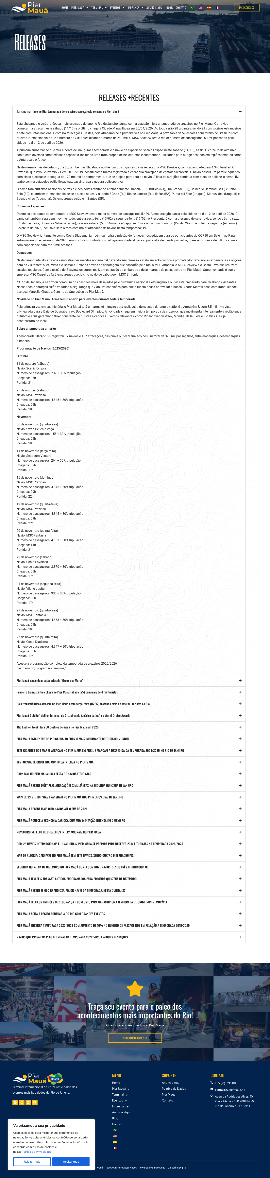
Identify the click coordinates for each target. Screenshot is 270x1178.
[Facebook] (15, 1102)
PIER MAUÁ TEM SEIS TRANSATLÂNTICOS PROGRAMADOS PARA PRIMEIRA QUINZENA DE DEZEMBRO (77, 878)
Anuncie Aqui (154, 7)
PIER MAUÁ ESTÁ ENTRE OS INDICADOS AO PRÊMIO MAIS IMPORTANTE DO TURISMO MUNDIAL (73, 738)
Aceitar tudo (71, 1161)
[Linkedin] (28, 1102)
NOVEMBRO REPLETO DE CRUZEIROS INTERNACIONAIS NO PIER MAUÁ (59, 832)
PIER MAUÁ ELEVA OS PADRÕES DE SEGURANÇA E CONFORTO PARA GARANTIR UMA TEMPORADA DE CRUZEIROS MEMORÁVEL (92, 902)
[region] (51, 1144)
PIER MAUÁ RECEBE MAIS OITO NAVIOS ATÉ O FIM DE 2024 (52, 808)
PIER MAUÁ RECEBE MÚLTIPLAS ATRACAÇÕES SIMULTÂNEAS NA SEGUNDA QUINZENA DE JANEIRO (75, 785)
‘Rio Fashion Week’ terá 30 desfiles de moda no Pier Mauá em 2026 (57, 727)
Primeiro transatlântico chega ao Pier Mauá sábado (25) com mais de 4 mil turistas (67, 692)
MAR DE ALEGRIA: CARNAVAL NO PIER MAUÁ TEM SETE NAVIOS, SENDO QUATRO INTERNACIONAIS (75, 855)
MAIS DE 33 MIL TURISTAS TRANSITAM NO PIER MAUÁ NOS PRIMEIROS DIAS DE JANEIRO (70, 797)
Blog (169, 7)
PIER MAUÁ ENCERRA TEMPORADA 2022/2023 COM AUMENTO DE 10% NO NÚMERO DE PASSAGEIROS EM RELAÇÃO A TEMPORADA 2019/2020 (103, 925)
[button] (129, 111)
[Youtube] (35, 1102)
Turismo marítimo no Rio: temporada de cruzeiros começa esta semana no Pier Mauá (68, 111)
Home (64, 7)
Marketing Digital (176, 1168)
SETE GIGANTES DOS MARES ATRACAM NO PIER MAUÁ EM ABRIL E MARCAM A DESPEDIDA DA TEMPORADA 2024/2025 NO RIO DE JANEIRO (100, 750)
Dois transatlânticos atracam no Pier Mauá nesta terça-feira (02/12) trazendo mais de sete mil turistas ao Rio (83, 703)
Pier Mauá (169, 1095)
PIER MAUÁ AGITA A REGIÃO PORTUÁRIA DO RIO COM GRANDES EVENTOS (61, 913)
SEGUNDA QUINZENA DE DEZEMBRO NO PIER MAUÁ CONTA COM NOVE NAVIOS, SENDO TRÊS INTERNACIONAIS (82, 867)
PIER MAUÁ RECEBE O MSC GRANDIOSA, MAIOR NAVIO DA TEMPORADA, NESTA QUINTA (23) (72, 890)
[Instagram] (22, 1102)
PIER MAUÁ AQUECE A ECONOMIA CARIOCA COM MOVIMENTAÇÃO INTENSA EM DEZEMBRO (71, 820)
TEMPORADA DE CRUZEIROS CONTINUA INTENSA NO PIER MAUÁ (55, 762)
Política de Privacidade (36, 1151)
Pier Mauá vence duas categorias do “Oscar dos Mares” (50, 680)
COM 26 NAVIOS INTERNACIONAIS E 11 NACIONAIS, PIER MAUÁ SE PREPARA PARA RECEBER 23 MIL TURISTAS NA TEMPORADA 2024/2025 (100, 843)
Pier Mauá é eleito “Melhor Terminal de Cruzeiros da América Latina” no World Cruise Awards (73, 715)
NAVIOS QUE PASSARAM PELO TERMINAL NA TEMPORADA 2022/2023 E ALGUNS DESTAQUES (72, 937)
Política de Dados (174, 1089)
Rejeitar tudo (32, 1161)
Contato (181, 7)
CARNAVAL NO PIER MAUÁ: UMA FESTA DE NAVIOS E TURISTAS (54, 773)
